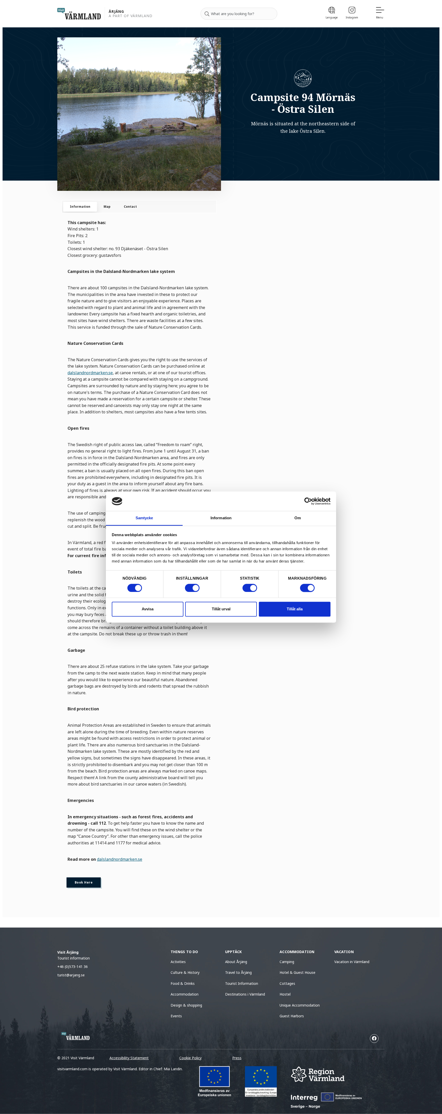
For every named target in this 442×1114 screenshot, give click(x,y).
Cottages (287, 983)
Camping (287, 961)
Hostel (285, 994)
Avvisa (147, 609)
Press (236, 1057)
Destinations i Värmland (245, 994)
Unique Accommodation (300, 1005)
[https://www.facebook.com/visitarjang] (374, 1038)
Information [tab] (221, 518)
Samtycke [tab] (144, 518)
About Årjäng (236, 961)
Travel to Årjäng (238, 972)
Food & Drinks (183, 983)
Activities (178, 961)
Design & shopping (186, 1005)
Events (176, 1015)
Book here (84, 882)
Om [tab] (297, 518)
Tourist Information (241, 983)
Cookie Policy (190, 1057)
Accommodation (184, 994)
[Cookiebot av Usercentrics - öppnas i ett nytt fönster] (308, 501)
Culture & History (185, 972)
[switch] (192, 588)
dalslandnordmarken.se (90, 373)
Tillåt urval (221, 609)
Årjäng (116, 11)
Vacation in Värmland (351, 961)
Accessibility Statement (129, 1057)
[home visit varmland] (79, 13)
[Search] (207, 13)
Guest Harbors (292, 1015)
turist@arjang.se (71, 975)
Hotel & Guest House (297, 972)
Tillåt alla (295, 609)
